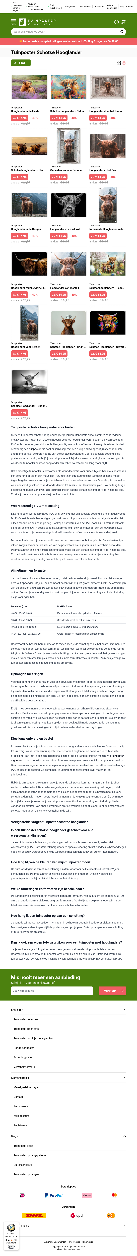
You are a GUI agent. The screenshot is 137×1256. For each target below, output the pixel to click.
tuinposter (35, 449)
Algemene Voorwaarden (55, 1242)
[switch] (11, 1247)
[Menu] (17, 1224)
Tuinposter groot (23, 1145)
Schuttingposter (23, 1057)
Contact (18, 1096)
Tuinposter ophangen (26, 1174)
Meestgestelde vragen (26, 1087)
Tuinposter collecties (26, 1019)
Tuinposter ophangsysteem (30, 1155)
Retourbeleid (87, 1242)
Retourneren (21, 1106)
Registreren (20, 1125)
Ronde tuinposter (24, 1047)
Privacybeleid (74, 1242)
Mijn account (21, 1115)
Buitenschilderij (23, 1164)
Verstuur (110, 991)
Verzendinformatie (24, 1067)
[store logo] (37, 22)
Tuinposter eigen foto (26, 1028)
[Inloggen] (116, 22)
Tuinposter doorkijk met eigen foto (34, 1038)
